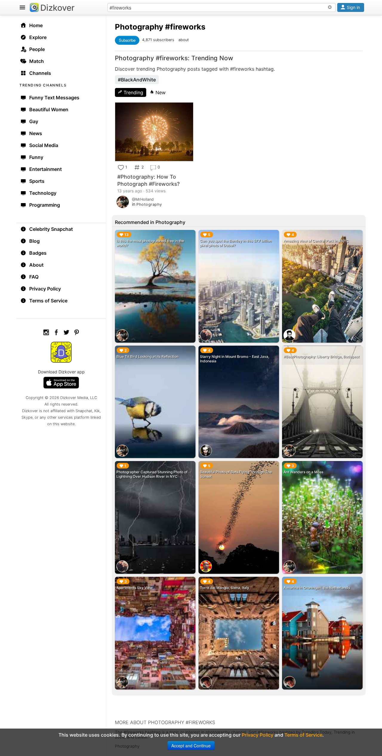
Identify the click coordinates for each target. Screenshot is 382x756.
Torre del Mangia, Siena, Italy (224, 587)
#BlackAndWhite (137, 80)
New (160, 92)
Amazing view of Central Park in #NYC (316, 241)
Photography (139, 26)
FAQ (33, 277)
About (36, 265)
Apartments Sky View (134, 587)
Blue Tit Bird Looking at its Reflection (147, 356)
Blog (34, 241)
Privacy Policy (45, 289)
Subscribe (127, 40)
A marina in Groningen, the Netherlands (317, 587)
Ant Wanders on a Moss (303, 472)
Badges (38, 253)
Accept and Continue (191, 746)
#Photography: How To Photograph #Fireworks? (148, 180)
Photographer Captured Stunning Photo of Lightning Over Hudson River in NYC (151, 474)
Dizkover (57, 8)
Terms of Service (48, 301)
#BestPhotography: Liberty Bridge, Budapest (321, 356)
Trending (132, 92)
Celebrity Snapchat (51, 229)
